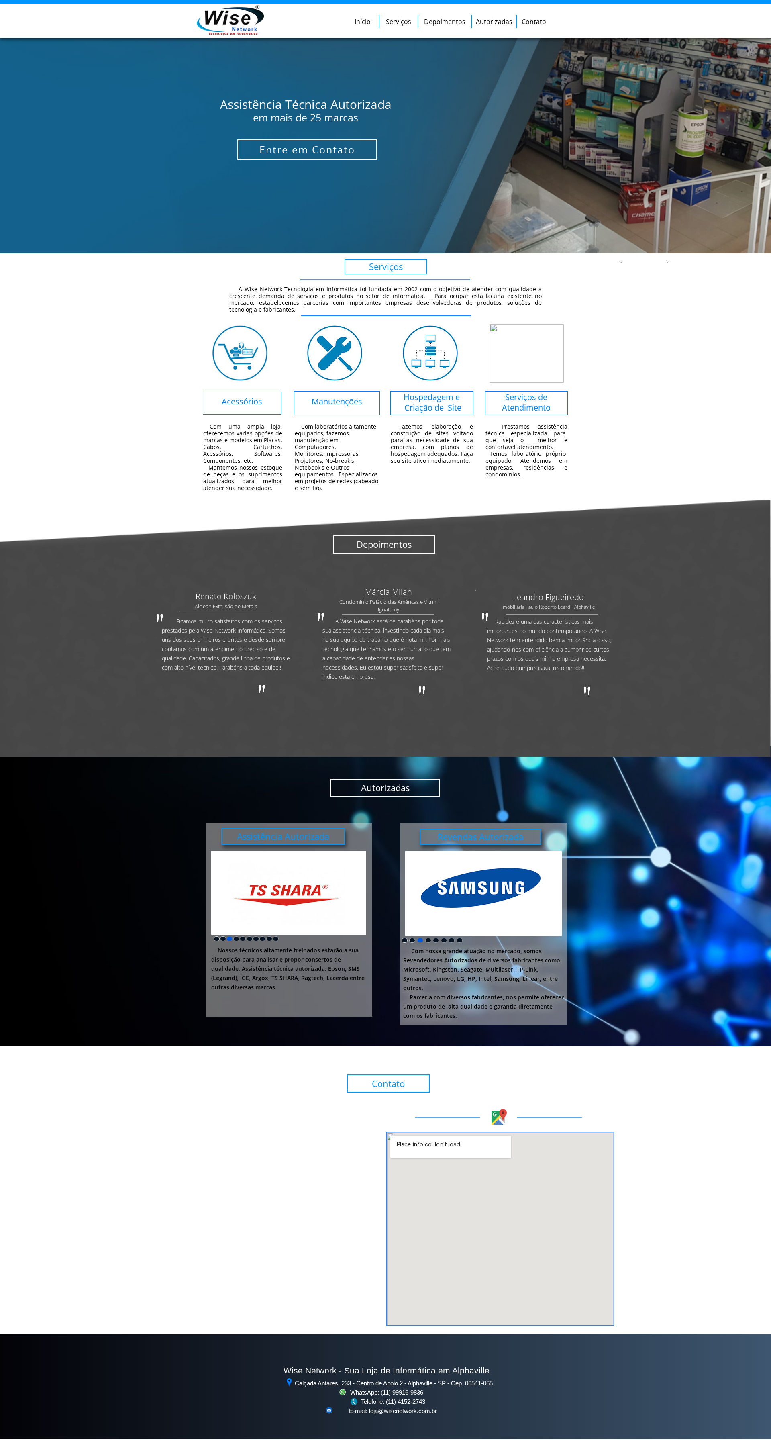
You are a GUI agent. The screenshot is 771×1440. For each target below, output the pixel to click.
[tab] (217, 938)
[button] (620, 261)
